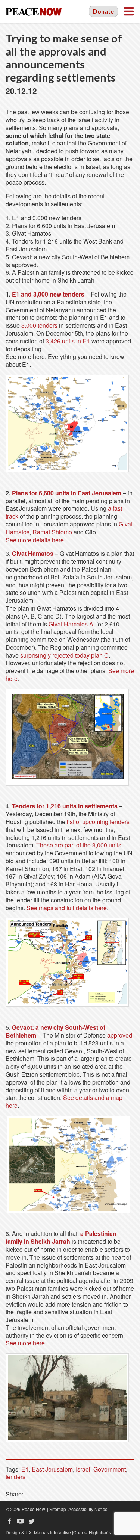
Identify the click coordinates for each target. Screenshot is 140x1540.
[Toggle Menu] (128, 11)
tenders (15, 1476)
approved (119, 1035)
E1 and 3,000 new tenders (48, 294)
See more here (25, 1343)
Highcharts (100, 1532)
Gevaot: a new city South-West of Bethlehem (55, 1031)
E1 (25, 1469)
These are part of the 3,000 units (78, 845)
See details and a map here (64, 1101)
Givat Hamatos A (71, 624)
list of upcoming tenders (98, 821)
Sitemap (57, 1509)
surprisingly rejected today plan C (64, 655)
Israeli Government (101, 1469)
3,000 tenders (39, 325)
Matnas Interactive (52, 1532)
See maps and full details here (67, 907)
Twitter (31, 1521)
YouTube (20, 1521)
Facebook (9, 1521)
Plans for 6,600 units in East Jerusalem (66, 493)
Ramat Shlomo (52, 532)
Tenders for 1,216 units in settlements (65, 806)
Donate (103, 11)
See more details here (35, 540)
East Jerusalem (52, 1469)
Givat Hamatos (32, 553)
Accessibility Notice (88, 1509)
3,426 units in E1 (68, 341)
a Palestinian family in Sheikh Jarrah (61, 1237)
